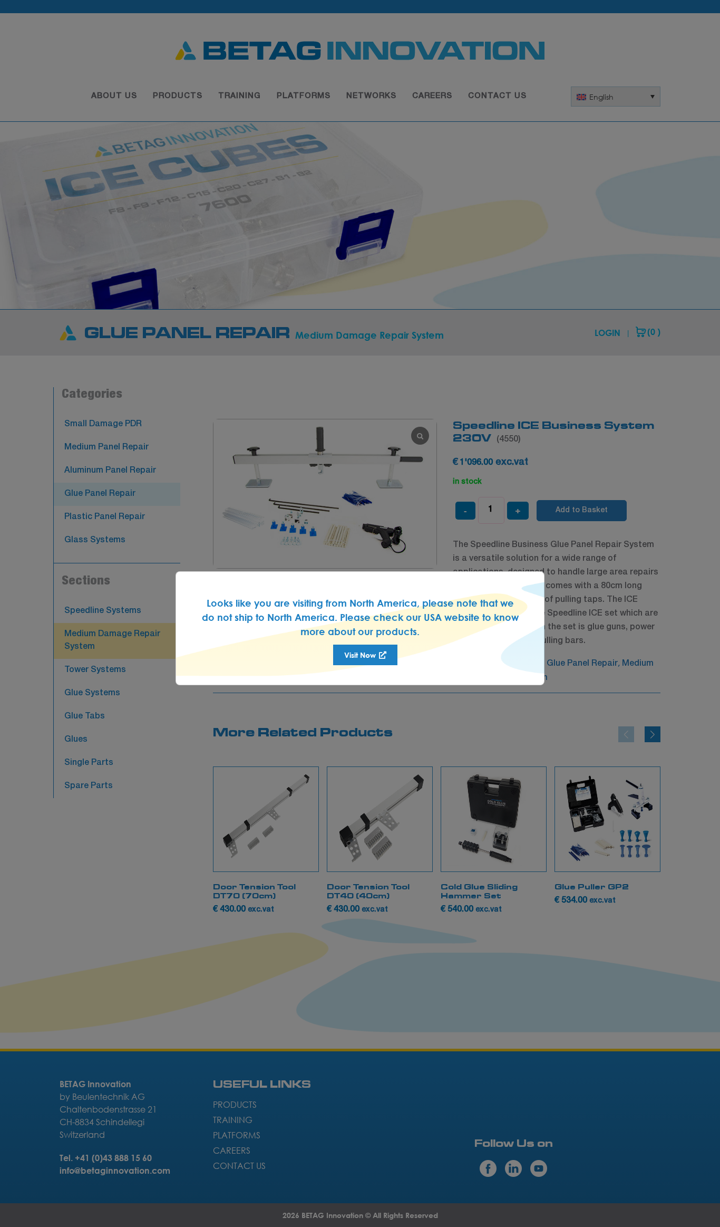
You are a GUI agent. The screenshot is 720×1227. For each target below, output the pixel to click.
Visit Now (361, 654)
